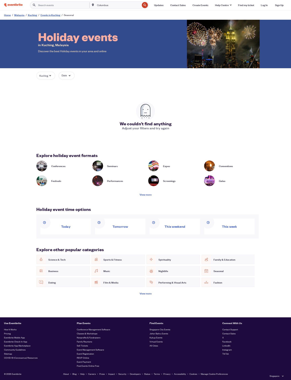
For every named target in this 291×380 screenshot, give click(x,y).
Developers (135, 373)
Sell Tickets (82, 345)
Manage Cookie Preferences (214, 373)
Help (82, 373)
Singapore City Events (160, 329)
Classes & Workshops (87, 333)
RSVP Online (83, 357)
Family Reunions (84, 341)
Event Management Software (90, 349)
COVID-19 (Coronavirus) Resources (21, 357)
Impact (111, 373)
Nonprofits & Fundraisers (88, 337)
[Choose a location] (93, 5)
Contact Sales (229, 333)
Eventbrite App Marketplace (17, 345)
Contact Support (230, 329)
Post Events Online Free (88, 365)
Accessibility (180, 373)
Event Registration (85, 353)
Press (102, 373)
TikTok (225, 353)
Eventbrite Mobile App (14, 337)
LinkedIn (226, 345)
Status (147, 373)
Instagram (227, 349)
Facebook (227, 341)
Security (122, 373)
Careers (92, 373)
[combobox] (118, 5)
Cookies (193, 373)
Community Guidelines (15, 349)
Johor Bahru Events (159, 333)
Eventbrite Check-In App (15, 341)
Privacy (166, 373)
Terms (157, 373)
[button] (223, 5)
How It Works (10, 329)
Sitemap (8, 353)
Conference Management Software (93, 329)
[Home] (13, 5)
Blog (74, 373)
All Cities (154, 345)
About (66, 373)
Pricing (7, 333)
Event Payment (84, 361)
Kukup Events (156, 337)
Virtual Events (156, 341)
